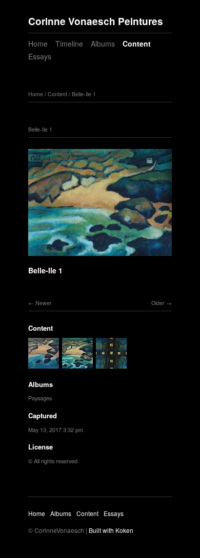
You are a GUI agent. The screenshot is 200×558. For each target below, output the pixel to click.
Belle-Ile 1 (84, 94)
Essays (39, 56)
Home (38, 43)
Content (137, 43)
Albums (103, 43)
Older (158, 303)
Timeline (69, 43)
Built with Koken (111, 530)
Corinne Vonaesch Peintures (95, 21)
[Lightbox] (100, 257)
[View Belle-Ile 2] (43, 363)
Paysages (40, 398)
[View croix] (111, 363)
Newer (43, 303)
